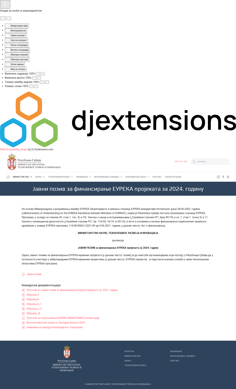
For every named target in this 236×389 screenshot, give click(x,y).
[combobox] (210, 161)
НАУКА (127, 360)
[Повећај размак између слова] (36, 86)
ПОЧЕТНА (129, 351)
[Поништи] (2, 18)
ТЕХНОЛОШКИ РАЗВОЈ (135, 365)
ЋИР (177, 162)
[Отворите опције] (5, 4)
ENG (185, 162)
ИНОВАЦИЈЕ (176, 351)
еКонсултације (173, 177)
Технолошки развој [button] (59, 177)
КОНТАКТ (174, 360)
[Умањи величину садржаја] (38, 73)
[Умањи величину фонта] (34, 78)
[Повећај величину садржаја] (43, 73)
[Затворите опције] (8, 18)
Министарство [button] (21, 177)
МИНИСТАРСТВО (132, 356)
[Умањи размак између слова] (31, 86)
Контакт (157, 177)
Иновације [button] (82, 177)
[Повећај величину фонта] (39, 78)
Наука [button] (38, 177)
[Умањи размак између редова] (42, 82)
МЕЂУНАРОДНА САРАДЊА (182, 356)
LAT (181, 162)
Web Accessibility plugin (13, 149)
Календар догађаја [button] (135, 177)
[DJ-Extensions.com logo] (118, 119)
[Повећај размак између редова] (47, 82)
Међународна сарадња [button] (106, 177)
